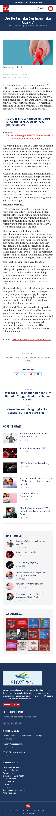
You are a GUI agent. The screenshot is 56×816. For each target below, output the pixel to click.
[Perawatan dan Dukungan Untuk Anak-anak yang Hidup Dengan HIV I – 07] (11, 634)
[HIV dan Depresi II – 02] (22, 634)
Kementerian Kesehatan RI (14, 790)
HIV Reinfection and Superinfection (31, 339)
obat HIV (33, 357)
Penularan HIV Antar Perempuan (31, 495)
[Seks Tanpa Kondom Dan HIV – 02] (44, 645)
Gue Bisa (6, 787)
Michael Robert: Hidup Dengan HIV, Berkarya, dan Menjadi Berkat (36, 481)
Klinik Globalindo (9, 778)
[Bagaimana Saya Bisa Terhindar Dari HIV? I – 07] (11, 623)
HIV (27, 357)
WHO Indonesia (9, 793)
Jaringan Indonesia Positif (13, 776)
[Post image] (10, 438)
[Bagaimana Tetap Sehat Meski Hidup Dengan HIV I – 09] (33, 634)
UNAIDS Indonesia (10, 770)
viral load (28, 360)
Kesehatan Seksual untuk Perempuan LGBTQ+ (33, 435)
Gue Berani (7, 784)
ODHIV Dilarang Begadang (34, 463)
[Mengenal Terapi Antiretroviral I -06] (33, 645)
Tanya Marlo (8, 773)
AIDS (11, 357)
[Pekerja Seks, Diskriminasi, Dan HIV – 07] (44, 623)
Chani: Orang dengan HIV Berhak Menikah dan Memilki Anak (36, 511)
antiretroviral (19, 357)
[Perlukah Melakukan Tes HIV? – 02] (22, 623)
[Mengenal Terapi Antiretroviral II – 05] (44, 634)
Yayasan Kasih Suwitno (12, 767)
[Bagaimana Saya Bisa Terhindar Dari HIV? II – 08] (11, 645)
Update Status (9, 781)
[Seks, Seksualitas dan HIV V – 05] (22, 645)
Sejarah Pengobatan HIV (33, 448)
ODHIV (40, 357)
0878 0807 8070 (37, 2)
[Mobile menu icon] (50, 8)
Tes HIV (47, 357)
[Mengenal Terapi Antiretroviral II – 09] (33, 623)
